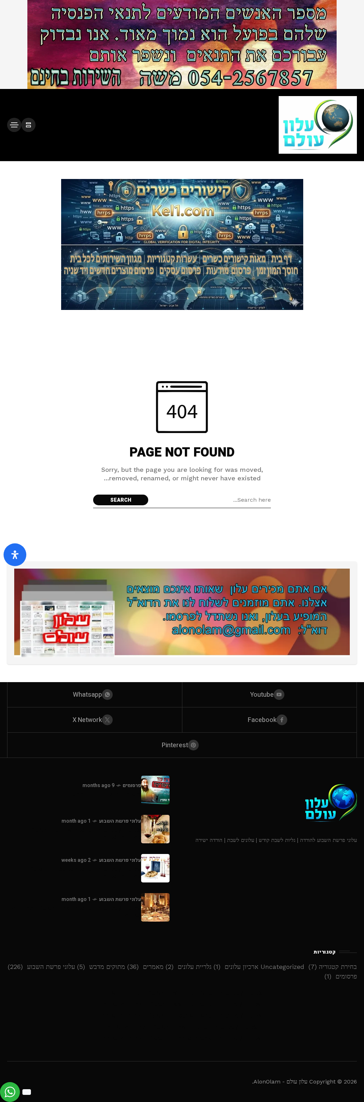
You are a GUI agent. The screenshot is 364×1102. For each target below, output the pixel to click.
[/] (28, 125)
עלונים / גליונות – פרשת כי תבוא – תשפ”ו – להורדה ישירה (182, 993)
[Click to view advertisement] (182, 44)
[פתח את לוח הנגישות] (15, 554)
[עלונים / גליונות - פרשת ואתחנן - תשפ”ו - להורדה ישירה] (155, 829)
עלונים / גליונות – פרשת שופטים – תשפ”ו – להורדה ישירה (182, 1016)
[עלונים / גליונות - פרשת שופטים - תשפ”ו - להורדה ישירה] (155, 868)
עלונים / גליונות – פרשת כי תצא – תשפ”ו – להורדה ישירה (182, 1004)
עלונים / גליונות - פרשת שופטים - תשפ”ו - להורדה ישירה (83, 872)
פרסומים (132, 785)
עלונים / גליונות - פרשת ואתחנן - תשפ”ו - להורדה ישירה (83, 833)
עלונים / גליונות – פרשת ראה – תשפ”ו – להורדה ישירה (182, 1027)
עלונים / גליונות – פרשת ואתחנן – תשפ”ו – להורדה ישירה (182, 1038)
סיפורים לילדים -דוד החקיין (103, 794)
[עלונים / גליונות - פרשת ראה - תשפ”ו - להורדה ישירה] (155, 907)
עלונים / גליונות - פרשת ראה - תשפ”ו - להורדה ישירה (76, 911)
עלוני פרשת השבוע (120, 821)
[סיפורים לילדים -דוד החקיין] (155, 790)
